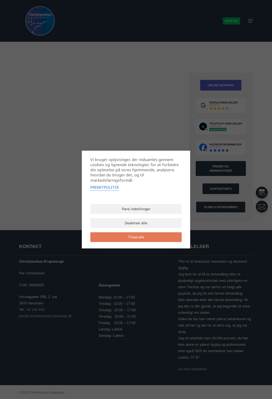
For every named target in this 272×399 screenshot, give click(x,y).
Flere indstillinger (136, 209)
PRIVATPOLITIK (104, 187)
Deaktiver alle (136, 223)
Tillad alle (136, 237)
